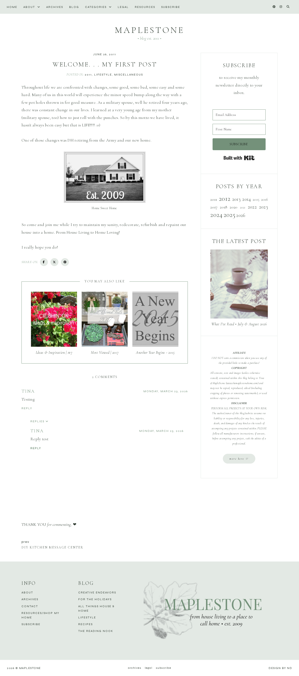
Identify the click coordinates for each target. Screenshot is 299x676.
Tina (28, 391)
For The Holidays (95, 599)
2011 (88, 74)
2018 (223, 207)
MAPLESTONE (149, 30)
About (29, 7)
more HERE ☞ (239, 458)
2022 (252, 207)
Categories (96, 7)
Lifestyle (103, 74)
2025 (229, 215)
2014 (246, 199)
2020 (233, 207)
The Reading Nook (95, 631)
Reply (26, 408)
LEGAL (123, 7)
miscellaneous (128, 74)
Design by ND (280, 668)
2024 (216, 215)
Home (12, 7)
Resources (145, 7)
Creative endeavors (97, 592)
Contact (29, 606)
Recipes (85, 624)
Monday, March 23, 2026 (165, 391)
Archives (54, 7)
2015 (256, 199)
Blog (74, 7)
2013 (236, 199)
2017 (213, 207)
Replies (37, 421)
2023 (263, 207)
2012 (224, 198)
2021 (243, 207)
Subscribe (170, 7)
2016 (264, 199)
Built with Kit (239, 158)
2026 (240, 215)
